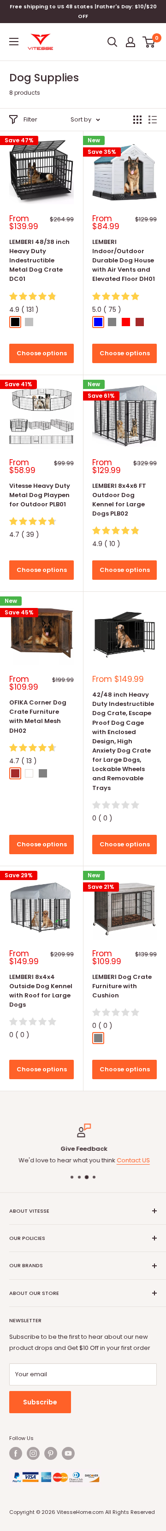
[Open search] (112, 42)
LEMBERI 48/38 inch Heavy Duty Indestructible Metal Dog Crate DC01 (39, 260)
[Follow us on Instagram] (33, 1453)
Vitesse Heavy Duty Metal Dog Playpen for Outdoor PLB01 (39, 495)
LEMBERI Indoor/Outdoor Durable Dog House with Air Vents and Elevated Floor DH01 (123, 260)
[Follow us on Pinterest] (50, 1453)
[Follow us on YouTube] (68, 1453)
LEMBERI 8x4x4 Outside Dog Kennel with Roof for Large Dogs (40, 990)
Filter (30, 119)
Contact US (132, 1160)
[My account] (130, 42)
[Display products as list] (152, 119)
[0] (149, 42)
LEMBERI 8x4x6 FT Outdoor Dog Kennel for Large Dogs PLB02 (119, 499)
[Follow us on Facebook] (15, 1453)
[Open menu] (13, 41)
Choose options (42, 353)
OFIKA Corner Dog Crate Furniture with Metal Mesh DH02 (37, 716)
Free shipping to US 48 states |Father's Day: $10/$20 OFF (83, 11)
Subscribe (40, 1402)
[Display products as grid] (137, 119)
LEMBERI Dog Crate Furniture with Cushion (122, 986)
